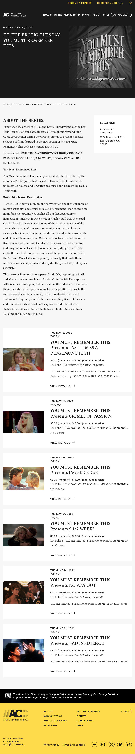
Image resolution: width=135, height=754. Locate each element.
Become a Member (80, 3)
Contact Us (85, 720)
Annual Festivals (55, 720)
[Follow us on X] (112, 744)
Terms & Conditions (73, 744)
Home (6, 104)
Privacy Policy (51, 744)
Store (125, 711)
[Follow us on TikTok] (129, 744)
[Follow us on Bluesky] (120, 744)
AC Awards (50, 725)
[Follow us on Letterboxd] (94, 744)
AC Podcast (121, 14)
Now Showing (52, 14)
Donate (82, 716)
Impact (86, 14)
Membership (72, 14)
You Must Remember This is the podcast (28, 176)
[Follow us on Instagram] (103, 744)
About (97, 14)
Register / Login (108, 3)
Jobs (80, 725)
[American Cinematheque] (14, 15)
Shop (106, 14)
